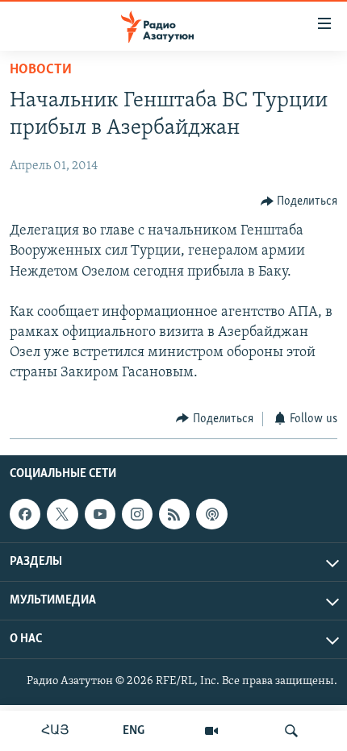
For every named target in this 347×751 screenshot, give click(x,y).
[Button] (299, 201)
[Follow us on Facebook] (25, 514)
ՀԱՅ (55, 730)
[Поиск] (291, 731)
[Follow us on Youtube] (100, 514)
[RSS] (174, 514)
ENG (133, 730)
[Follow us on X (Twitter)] (62, 514)
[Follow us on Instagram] (137, 514)
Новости (41, 70)
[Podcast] (211, 514)
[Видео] (211, 731)
